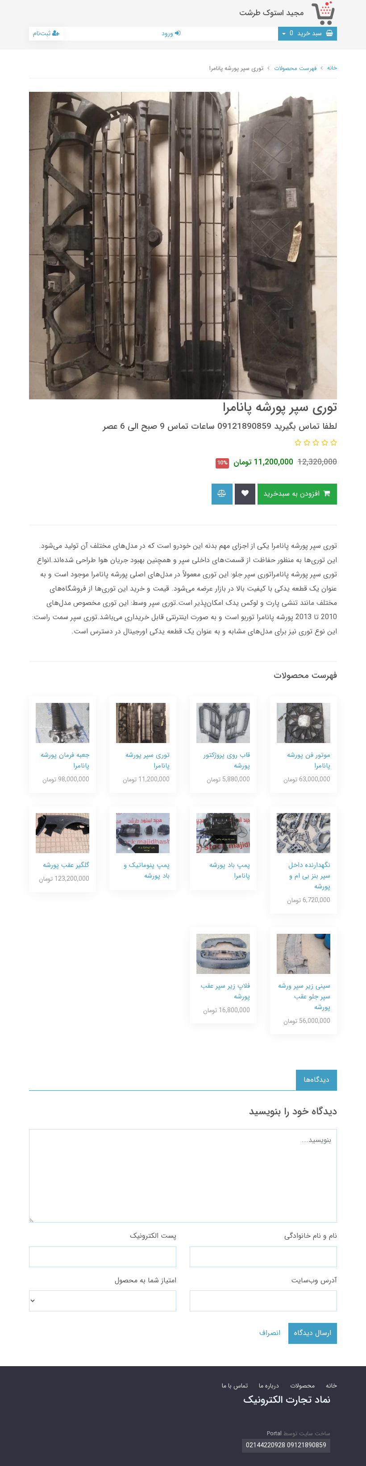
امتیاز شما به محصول (145, 1280)
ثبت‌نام (42, 33)
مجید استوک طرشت (271, 13)
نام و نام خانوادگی (310, 1235)
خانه (331, 1386)
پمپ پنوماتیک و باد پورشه (147, 870)
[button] (332, 443)
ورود (168, 33)
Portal (274, 1433)
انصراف (269, 1333)
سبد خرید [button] (307, 33)
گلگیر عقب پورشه (66, 865)
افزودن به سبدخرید (292, 493)
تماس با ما (235, 1386)
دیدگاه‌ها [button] (316, 1079)
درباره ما (269, 1386)
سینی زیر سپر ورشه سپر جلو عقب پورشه (304, 997)
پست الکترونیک (153, 1235)
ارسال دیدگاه (312, 1333)
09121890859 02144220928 (286, 1445)
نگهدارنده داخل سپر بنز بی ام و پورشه (309, 876)
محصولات (302, 1386)
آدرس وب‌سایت (314, 1280)
